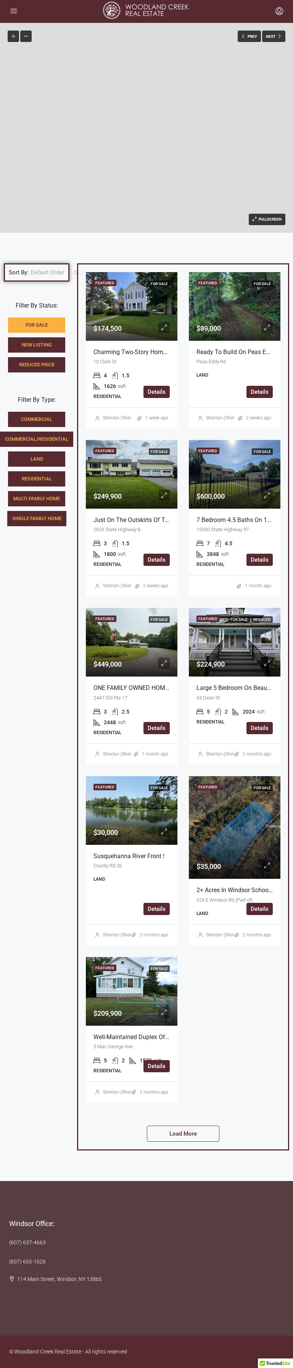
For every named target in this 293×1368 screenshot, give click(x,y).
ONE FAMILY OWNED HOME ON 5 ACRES (148, 687)
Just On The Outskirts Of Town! (135, 520)
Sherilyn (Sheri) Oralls (124, 418)
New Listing (37, 345)
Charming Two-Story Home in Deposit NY (148, 352)
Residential (37, 479)
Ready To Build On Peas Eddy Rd (240, 352)
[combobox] (54, 272)
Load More (183, 1133)
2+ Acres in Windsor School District (243, 890)
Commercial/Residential (36, 439)
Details (157, 391)
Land (37, 459)
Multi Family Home (36, 498)
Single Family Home (36, 518)
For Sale (37, 325)
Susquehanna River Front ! (128, 856)
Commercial (36, 419)
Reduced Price (37, 364)
